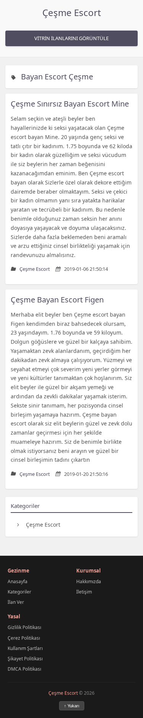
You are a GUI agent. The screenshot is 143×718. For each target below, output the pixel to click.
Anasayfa (17, 581)
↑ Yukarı (71, 705)
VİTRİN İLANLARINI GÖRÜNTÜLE (71, 38)
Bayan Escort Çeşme (57, 76)
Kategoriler (19, 592)
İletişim (84, 592)
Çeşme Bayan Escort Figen (57, 299)
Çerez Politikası (24, 638)
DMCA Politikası (24, 669)
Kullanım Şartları (25, 648)
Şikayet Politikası (25, 658)
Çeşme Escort (71, 12)
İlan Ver (16, 602)
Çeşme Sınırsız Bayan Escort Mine (70, 104)
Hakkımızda (88, 581)
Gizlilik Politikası (24, 627)
